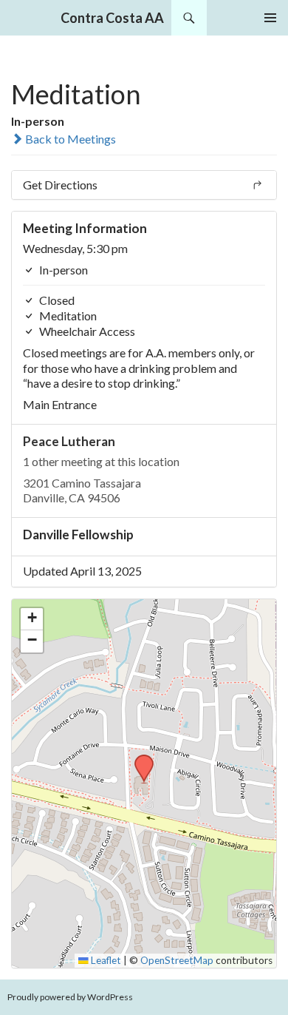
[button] (138, 759)
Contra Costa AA (112, 18)
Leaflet (105, 960)
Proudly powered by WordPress (70, 996)
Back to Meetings (69, 139)
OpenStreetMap (176, 960)
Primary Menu (270, 18)
